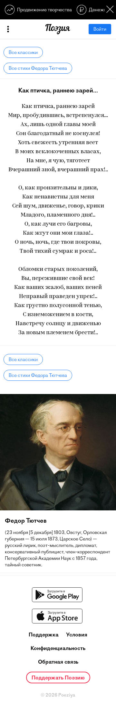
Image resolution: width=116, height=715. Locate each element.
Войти (99, 29)
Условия (76, 634)
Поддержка (44, 634)
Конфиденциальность (58, 648)
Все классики (23, 52)
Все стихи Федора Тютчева (38, 68)
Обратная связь (58, 661)
